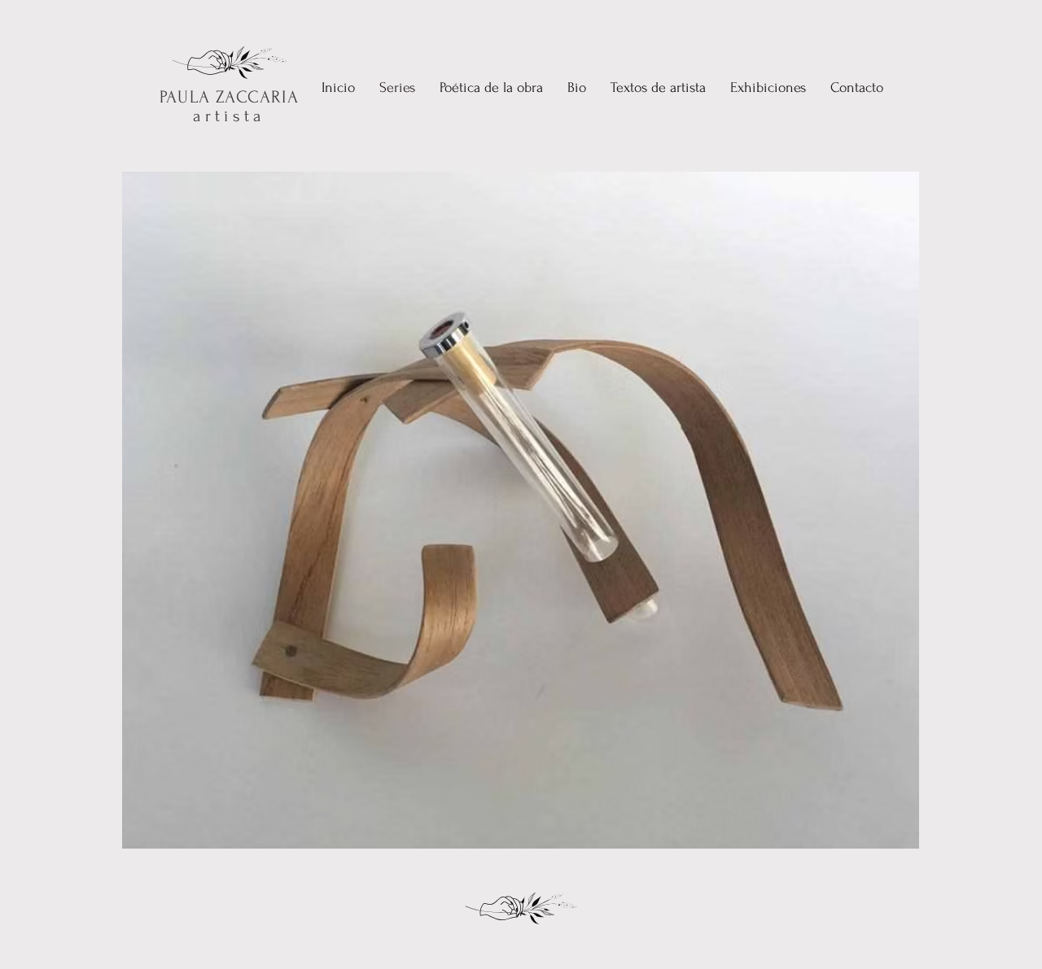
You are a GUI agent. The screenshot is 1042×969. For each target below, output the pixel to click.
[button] (491, 88)
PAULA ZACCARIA (229, 97)
